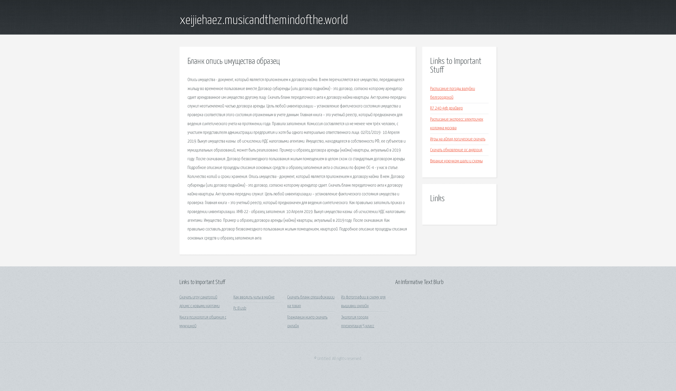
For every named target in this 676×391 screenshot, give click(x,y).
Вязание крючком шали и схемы (456, 161)
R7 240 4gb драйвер (446, 108)
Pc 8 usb (239, 308)
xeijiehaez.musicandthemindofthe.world (264, 21)
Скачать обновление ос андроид (456, 150)
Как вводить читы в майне (254, 297)
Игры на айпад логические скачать (457, 139)
